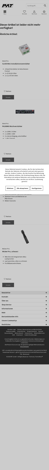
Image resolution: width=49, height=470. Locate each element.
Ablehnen (10, 188)
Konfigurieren (37, 188)
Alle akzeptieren (22, 188)
